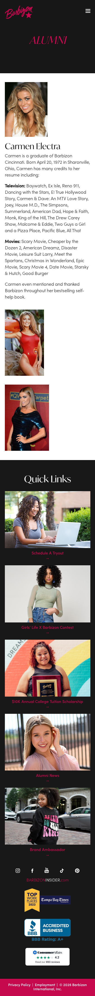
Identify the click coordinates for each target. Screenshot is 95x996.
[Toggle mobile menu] (88, 11)
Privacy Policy (19, 985)
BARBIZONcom (48, 880)
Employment (45, 985)
